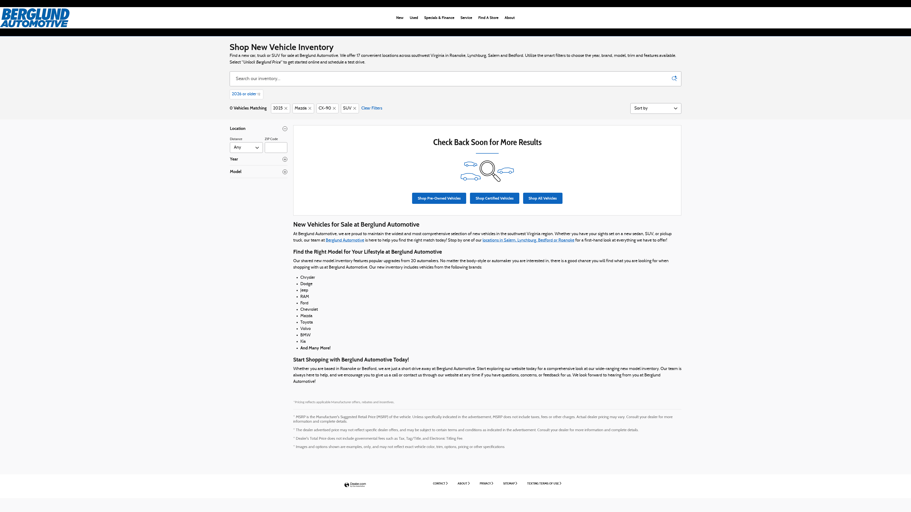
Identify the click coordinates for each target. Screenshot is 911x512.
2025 (278, 108)
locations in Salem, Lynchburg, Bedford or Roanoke (528, 240)
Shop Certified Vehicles (495, 198)
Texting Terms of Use (543, 483)
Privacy (485, 483)
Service (466, 17)
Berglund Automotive (345, 240)
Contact (439, 483)
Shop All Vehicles (543, 198)
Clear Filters (371, 108)
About (510, 17)
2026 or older (246, 94)
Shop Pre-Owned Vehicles (439, 198)
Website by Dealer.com (355, 485)
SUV (347, 108)
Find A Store (488, 17)
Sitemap (509, 483)
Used (414, 17)
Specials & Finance (439, 17)
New (400, 17)
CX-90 (325, 108)
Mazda (301, 108)
